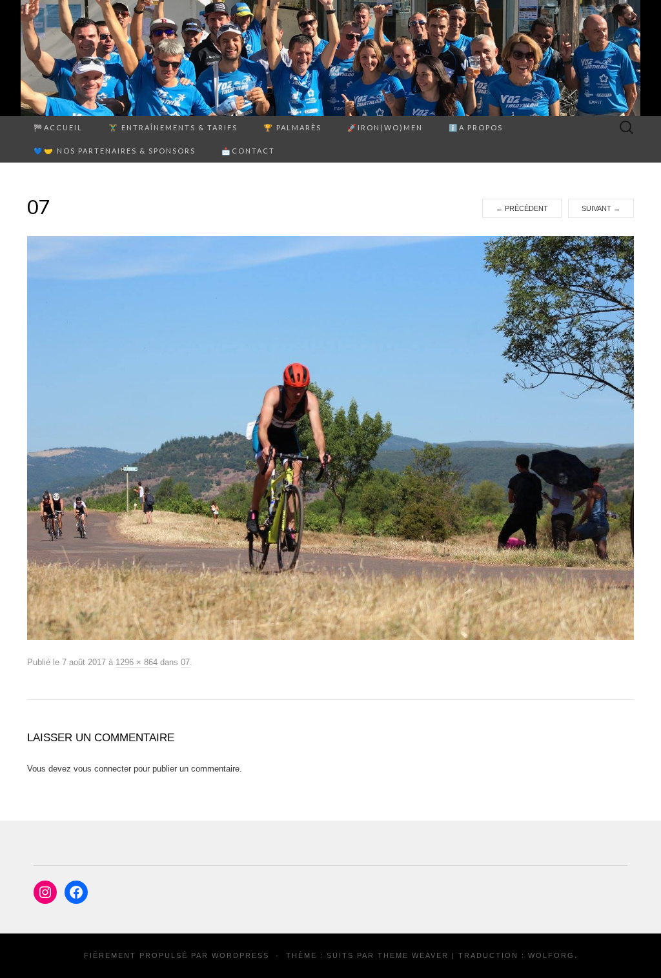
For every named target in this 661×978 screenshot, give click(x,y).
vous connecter (102, 768)
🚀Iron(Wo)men (385, 127)
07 (185, 662)
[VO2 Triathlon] (330, 58)
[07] (330, 438)
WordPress (240, 955)
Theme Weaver (413, 955)
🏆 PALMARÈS (292, 127)
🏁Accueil (58, 127)
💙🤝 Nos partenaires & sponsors (115, 150)
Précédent (522, 208)
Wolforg (551, 955)
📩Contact (248, 150)
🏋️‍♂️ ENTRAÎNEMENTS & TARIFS (173, 127)
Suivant (601, 208)
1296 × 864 (137, 662)
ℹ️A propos (476, 127)
